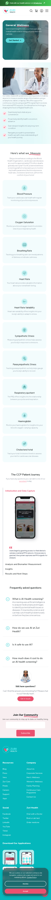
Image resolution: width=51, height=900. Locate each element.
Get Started (14, 40)
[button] (31, 10)
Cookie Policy (31, 877)
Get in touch (25, 698)
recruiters (23, 481)
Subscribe (25, 733)
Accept (25, 891)
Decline (25, 884)
